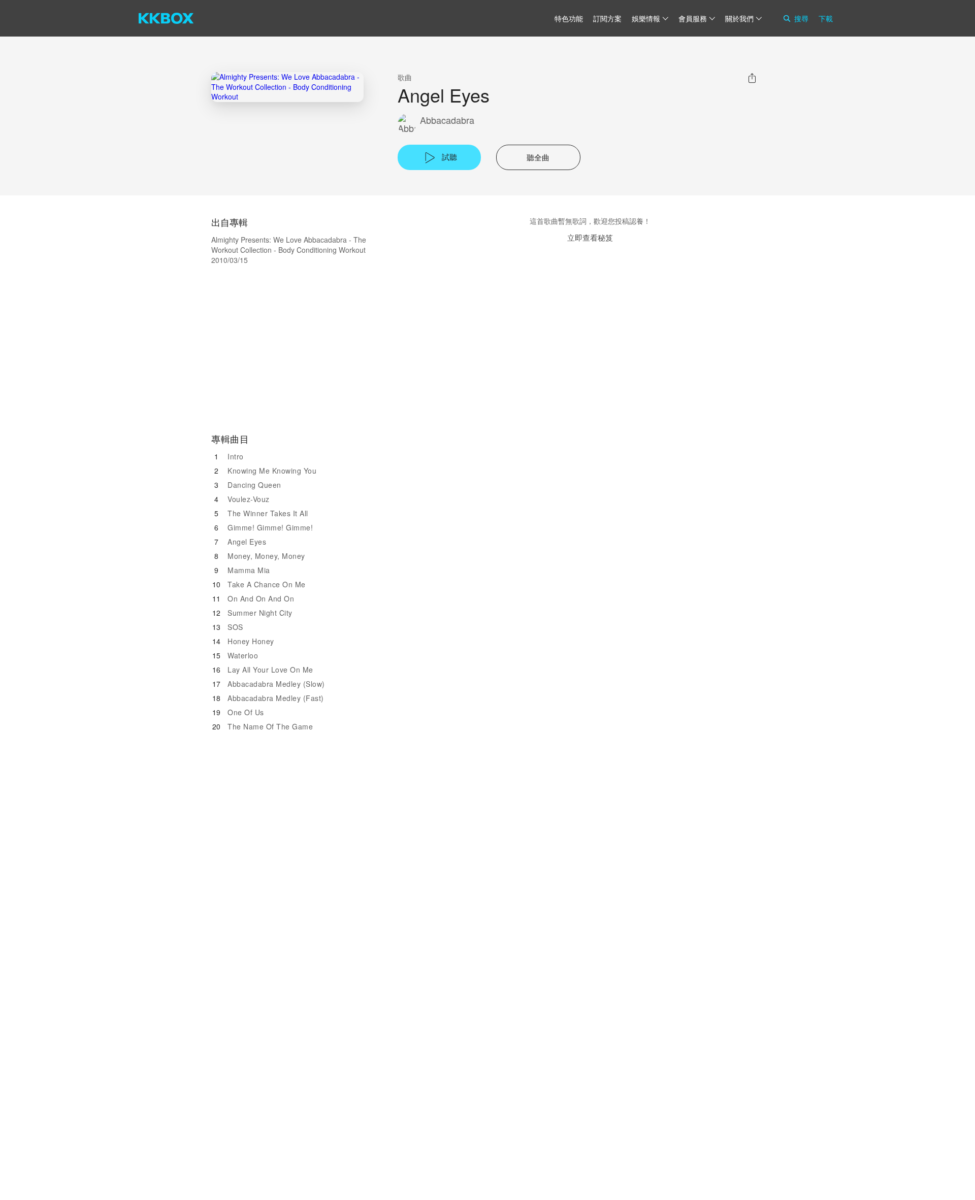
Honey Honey (251, 641)
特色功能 (569, 18)
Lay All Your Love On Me (270, 669)
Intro (236, 456)
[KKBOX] (166, 18)
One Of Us (246, 712)
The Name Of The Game (270, 726)
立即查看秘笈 (590, 237)
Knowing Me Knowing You (272, 470)
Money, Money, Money (266, 556)
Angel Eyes (247, 542)
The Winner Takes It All (268, 513)
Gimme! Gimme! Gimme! (270, 527)
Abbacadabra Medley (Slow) (276, 684)
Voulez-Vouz (249, 499)
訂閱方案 (607, 18)
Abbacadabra (447, 120)
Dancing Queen (254, 485)
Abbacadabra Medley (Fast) (276, 698)
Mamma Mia (249, 570)
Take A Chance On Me (267, 584)
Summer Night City (260, 613)
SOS (235, 627)
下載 (826, 18)
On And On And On (261, 598)
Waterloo (243, 655)
